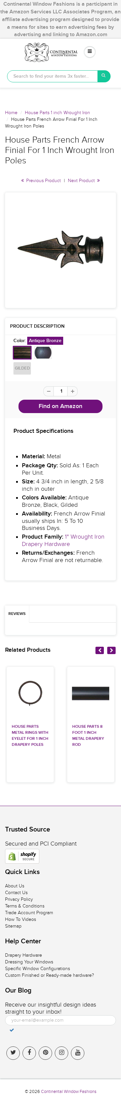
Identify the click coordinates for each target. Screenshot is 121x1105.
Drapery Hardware (23, 955)
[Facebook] (29, 1053)
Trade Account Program (29, 913)
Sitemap (13, 926)
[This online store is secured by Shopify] (22, 856)
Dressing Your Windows (29, 962)
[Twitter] (13, 1053)
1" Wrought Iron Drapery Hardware (63, 540)
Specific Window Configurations (37, 968)
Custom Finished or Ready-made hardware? (49, 975)
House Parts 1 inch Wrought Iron (57, 112)
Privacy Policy (19, 899)
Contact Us (16, 892)
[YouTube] (77, 1053)
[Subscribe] (11, 1030)
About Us (14, 886)
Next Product (82, 180)
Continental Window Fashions (68, 1091)
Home (11, 112)
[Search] (104, 76)
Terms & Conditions (24, 906)
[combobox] (52, 76)
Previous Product (43, 180)
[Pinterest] (45, 1053)
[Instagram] (61, 1053)
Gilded (22, 368)
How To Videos (20, 919)
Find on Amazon (60, 406)
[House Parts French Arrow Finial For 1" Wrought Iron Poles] (60, 249)
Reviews (17, 614)
